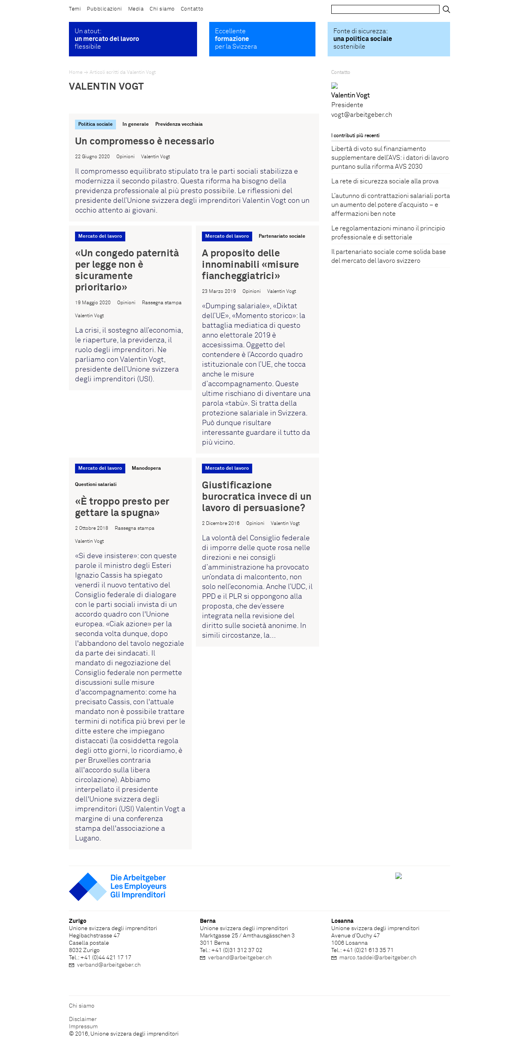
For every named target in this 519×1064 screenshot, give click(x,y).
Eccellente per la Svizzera (236, 39)
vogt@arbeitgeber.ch (361, 115)
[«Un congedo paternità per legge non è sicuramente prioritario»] (130, 308)
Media (136, 9)
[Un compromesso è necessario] (194, 167)
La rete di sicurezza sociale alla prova (385, 181)
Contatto (192, 9)
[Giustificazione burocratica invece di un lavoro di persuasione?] (257, 552)
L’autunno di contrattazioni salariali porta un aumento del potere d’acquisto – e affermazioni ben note (390, 205)
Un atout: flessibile (107, 39)
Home (75, 72)
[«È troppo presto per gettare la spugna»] (130, 653)
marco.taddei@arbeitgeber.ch (377, 958)
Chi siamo (162, 9)
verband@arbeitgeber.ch (109, 965)
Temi (75, 9)
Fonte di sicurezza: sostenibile (362, 39)
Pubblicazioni (104, 9)
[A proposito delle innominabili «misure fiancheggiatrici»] (257, 340)
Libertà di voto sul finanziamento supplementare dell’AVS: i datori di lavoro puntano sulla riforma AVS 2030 (390, 158)
